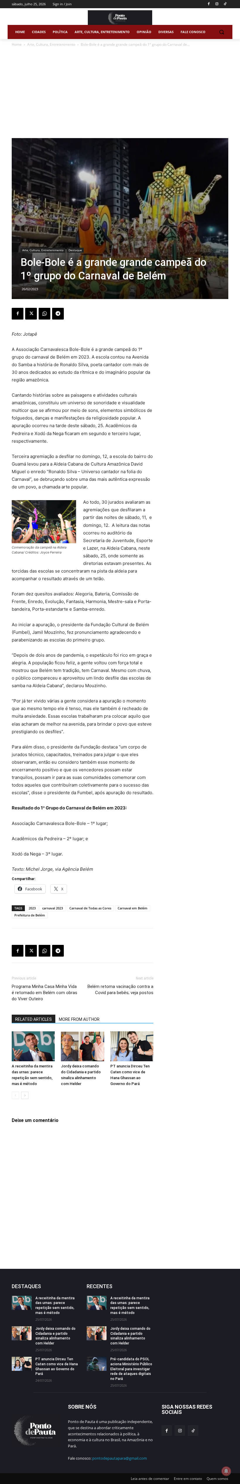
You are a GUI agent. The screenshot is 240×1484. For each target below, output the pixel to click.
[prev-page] (15, 1095)
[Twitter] (31, 314)
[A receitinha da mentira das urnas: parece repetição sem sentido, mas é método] (33, 1046)
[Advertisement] (120, 94)
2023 (32, 908)
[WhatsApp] (44, 314)
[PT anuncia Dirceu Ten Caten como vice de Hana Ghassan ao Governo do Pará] (131, 1046)
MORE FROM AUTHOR (79, 1019)
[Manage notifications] (226, 1471)
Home (17, 44)
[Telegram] (58, 314)
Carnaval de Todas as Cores (90, 908)
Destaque (75, 250)
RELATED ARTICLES (33, 1019)
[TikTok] (225, 4)
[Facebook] (208, 4)
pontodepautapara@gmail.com (119, 1458)
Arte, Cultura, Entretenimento (51, 44)
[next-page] (24, 1095)
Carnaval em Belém (133, 908)
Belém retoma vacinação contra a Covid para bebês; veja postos (120, 989)
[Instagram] (216, 4)
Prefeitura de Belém (29, 915)
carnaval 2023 (52, 908)
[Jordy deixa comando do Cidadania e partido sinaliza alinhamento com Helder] (82, 1046)
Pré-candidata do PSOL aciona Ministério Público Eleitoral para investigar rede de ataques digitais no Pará (131, 1369)
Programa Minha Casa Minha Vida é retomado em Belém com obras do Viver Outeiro (44, 992)
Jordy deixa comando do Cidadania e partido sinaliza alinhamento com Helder (55, 1336)
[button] (221, 32)
